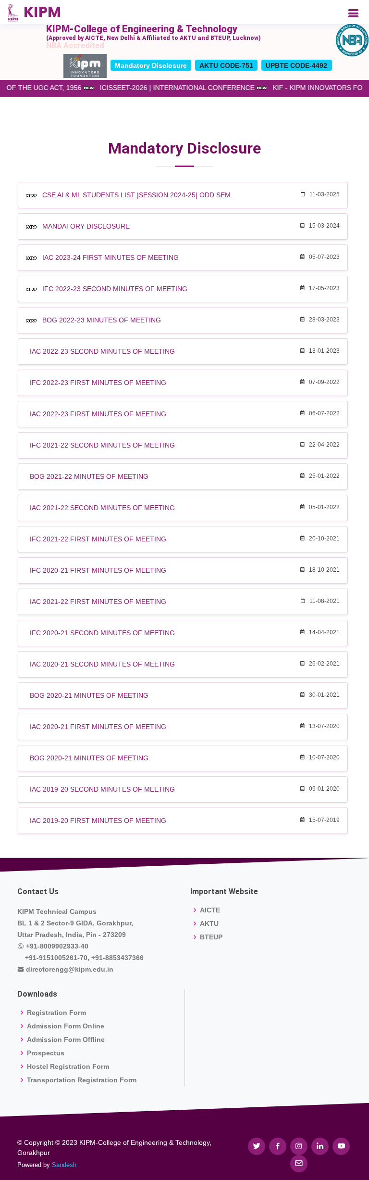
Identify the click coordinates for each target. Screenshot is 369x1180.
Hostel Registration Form (68, 1066)
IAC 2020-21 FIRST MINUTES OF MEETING (98, 727)
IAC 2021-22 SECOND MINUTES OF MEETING (102, 508)
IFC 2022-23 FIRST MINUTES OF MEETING (98, 382)
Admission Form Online (65, 1026)
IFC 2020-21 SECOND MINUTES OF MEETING (102, 633)
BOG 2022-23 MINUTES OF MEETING (101, 320)
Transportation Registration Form (81, 1080)
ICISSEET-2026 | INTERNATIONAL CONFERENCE (182, 87)
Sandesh (64, 1164)
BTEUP (211, 937)
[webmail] (299, 1163)
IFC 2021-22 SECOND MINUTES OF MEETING (102, 445)
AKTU (209, 923)
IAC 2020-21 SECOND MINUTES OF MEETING (102, 664)
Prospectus (45, 1053)
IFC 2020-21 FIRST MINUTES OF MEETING (98, 570)
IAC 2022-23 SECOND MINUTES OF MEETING (102, 351)
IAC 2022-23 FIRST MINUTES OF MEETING (98, 414)
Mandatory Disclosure (151, 65)
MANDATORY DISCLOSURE (86, 226)
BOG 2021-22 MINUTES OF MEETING (89, 476)
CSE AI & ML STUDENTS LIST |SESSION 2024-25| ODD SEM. (137, 195)
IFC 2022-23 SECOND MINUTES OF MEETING (114, 289)
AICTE (210, 910)
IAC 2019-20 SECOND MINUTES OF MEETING (102, 789)
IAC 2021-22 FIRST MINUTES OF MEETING (98, 601)
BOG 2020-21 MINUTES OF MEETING (89, 695)
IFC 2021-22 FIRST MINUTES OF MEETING (98, 539)
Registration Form (56, 1012)
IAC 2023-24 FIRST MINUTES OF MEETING (110, 257)
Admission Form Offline (66, 1039)
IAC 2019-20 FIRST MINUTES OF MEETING (98, 820)
